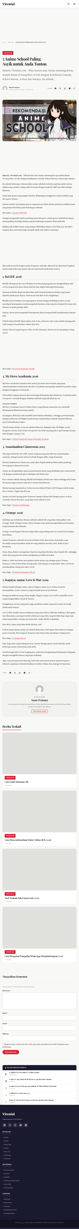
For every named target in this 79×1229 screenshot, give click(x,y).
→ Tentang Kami (8, 1170)
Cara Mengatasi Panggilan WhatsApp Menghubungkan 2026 (34, 956)
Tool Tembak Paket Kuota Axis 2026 (22, 898)
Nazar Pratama (39, 700)
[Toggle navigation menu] (74, 4)
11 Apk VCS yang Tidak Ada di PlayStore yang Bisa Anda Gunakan (30, 1079)
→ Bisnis (5, 1148)
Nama (5, 1013)
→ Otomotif (6, 1159)
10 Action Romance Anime (23, 368)
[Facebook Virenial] (4, 1125)
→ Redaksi (6, 1177)
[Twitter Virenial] (10, 1125)
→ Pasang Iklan (7, 1188)
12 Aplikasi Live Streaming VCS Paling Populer (24, 1072)
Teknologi (8, 53)
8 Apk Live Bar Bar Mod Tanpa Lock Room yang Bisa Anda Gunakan (31, 1100)
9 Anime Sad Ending (20, 505)
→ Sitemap (6, 1206)
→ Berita (5, 1137)
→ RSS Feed (6, 1199)
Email (4, 1023)
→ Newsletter (7, 1203)
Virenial (21, 1222)
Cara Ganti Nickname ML (17, 781)
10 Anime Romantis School (23, 572)
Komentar (6, 991)
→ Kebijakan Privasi (9, 1210)
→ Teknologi (6, 1144)
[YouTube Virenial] (21, 1125)
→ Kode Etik (6, 1184)
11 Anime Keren (19, 638)
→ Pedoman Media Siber (11, 1181)
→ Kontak (5, 1174)
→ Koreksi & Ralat (8, 1213)
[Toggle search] (68, 4)
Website (5, 1034)
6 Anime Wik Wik (19, 212)
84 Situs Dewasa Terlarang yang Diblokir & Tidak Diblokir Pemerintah (32, 1086)
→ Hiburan (6, 1152)
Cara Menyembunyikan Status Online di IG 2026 (28, 839)
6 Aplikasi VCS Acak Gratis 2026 (19, 1093)
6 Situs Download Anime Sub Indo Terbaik (30, 439)
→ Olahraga (6, 1155)
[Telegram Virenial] (26, 1125)
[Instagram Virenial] (15, 1125)
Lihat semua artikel (39, 711)
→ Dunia (5, 1141)
